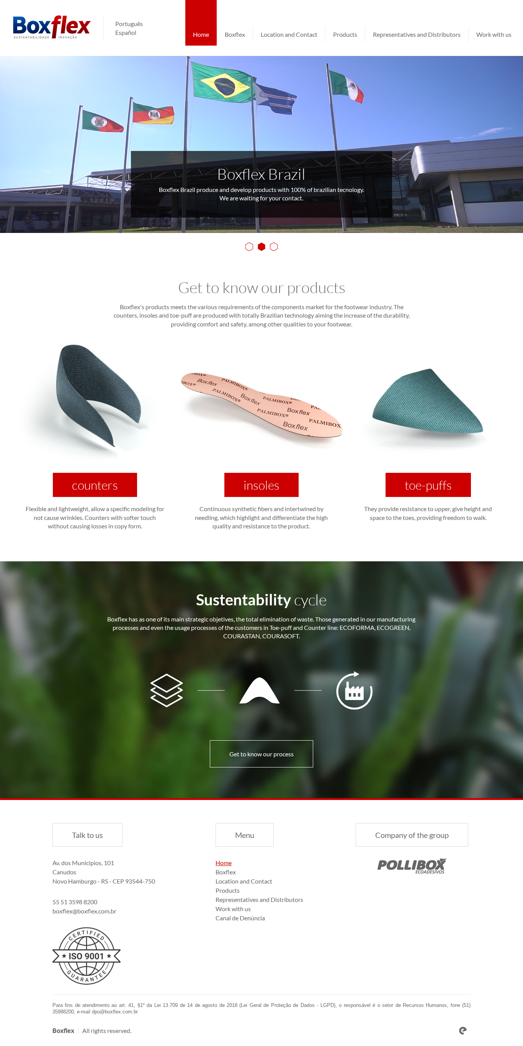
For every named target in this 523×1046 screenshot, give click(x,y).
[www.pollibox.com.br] (412, 866)
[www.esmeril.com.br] (463, 1030)
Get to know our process (261, 753)
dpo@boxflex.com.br (115, 1012)
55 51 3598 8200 (74, 901)
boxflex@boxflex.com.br (84, 911)
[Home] (51, 27)
